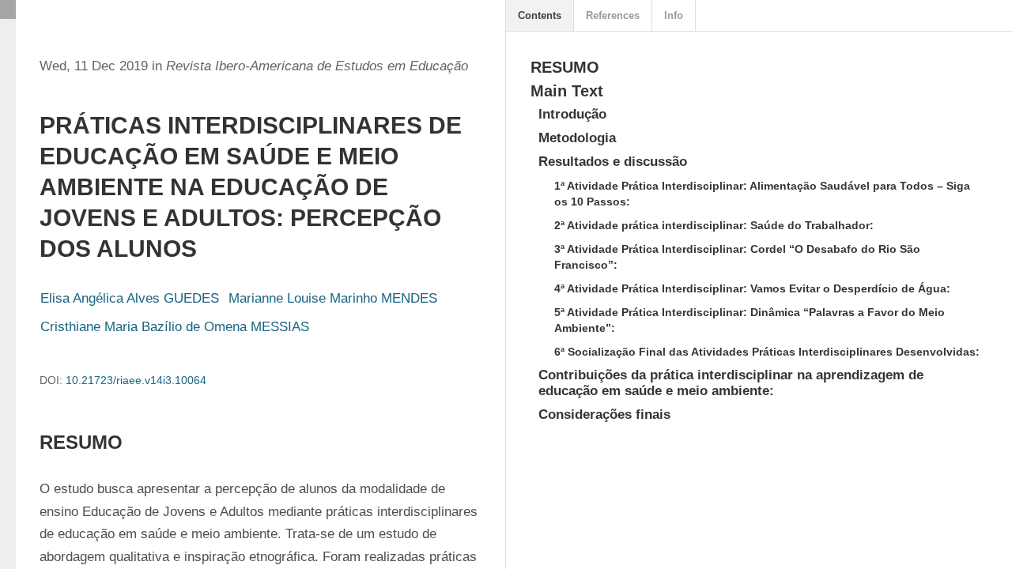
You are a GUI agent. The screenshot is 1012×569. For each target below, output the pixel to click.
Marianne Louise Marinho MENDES (332, 298)
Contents (539, 15)
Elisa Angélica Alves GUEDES (129, 298)
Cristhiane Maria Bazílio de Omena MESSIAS (174, 326)
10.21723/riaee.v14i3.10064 (136, 380)
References (613, 15)
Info (673, 15)
